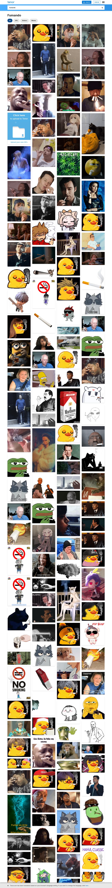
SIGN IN (96, 2)
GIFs (16, 20)
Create (87, 2)
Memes (33, 20)
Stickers (24, 20)
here (86, 885)
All (10, 20)
